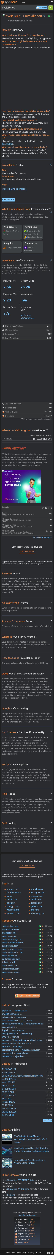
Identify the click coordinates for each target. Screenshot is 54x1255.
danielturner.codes (11, 972)
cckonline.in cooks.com (14, 1017)
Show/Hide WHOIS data (18, 1189)
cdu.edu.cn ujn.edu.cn (13, 1056)
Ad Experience (27, 602)
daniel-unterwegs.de (11, 939)
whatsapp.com (38, 913)
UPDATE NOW (27, 551)
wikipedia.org (13, 910)
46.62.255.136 (8, 1082)
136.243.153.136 (9, 1108)
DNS (27, 823)
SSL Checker (27, 732)
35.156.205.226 (9, 1112)
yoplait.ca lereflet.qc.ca (14, 1010)
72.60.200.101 (9, 1069)
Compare (43, 8)
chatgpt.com (13, 906)
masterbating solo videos (14, 189)
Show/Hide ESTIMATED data (20, 1180)
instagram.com (38, 892)
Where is (27, 636)
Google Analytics (13, 247)
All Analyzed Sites (13, 1252)
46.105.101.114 (9, 1079)
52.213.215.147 (9, 1095)
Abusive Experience (27, 621)
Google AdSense (34, 237)
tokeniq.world (8, 962)
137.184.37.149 (8, 1085)
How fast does (27, 657)
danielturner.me (9, 936)
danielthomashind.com (12, 942)
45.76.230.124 (8, 1072)
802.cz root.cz (10, 1037)
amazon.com (37, 896)
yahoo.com (36, 906)
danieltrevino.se (9, 965)
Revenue (27, 573)
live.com (35, 910)
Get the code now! (27, 1215)
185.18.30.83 (7, 144)
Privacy (31, 1252)
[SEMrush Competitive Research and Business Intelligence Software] (14, 448)
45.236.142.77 (8, 1102)
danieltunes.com (9, 955)
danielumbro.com (10, 926)
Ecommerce (31, 243)
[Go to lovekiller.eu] (44, 16)
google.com (12, 889)
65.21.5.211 (7, 1098)
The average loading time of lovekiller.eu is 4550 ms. (25, 663)
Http (27, 793)
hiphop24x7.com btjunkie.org (17, 1033)
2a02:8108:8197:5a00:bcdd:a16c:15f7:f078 (22, 1076)
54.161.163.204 (9, 1089)
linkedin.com (36, 903)
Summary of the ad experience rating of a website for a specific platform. (26, 609)
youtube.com (37, 889)
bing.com (11, 903)
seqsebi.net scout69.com (15, 1053)
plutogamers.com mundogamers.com (21, 1050)
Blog (24, 1252)
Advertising (31, 227)
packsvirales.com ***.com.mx (17, 1020)
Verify (27, 764)
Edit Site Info (8, 199)
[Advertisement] (27, 80)
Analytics (8, 243)
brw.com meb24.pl (12, 1046)
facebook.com (14, 892)
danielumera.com (10, 946)
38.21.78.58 (7, 1105)
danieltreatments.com (12, 952)
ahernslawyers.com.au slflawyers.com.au (22, 1024)
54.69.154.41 (8, 1115)
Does (27, 673)
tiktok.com (12, 899)
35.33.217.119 (8, 1092)
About (38, 1252)
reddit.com (36, 899)
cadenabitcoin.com (11, 959)
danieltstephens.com (12, 949)
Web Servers (10, 227)
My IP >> (48, 1120)
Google (27, 708)
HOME (23, 2)
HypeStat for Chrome (29, 996)
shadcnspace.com (10, 929)
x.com (9, 896)
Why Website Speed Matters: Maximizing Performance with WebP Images (30, 1139)
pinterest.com (13, 913)
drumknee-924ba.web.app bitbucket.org (22, 1040)
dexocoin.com (8, 933)
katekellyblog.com (10, 969)
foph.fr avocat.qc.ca (13, 1030)
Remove (11, 1195)
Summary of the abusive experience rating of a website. (26, 626)
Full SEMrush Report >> (42, 537)
